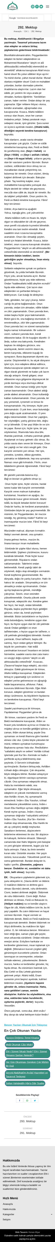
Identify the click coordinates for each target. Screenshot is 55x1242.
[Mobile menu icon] (47, 6)
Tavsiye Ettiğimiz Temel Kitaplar (22, 1038)
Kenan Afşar (34, 1232)
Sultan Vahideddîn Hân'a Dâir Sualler (25, 1083)
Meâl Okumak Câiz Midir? (19, 1044)
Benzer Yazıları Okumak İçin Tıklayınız (25, 1025)
